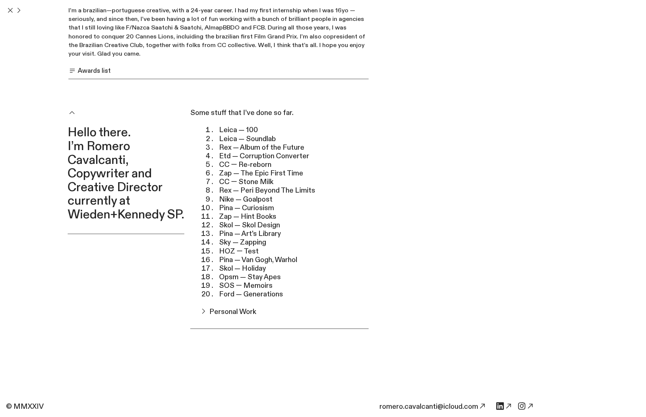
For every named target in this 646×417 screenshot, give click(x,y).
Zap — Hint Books (247, 216)
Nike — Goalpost (246, 199)
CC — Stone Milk (246, 182)
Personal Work (232, 312)
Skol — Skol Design (249, 225)
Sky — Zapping (242, 242)
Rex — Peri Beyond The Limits (267, 190)
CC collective (236, 45)
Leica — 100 (238, 130)
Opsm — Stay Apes (250, 277)
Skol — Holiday (242, 268)
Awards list (93, 70)
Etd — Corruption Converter (264, 156)
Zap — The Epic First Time (261, 173)
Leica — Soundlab (247, 139)
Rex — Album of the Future (261, 147)
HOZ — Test (239, 251)
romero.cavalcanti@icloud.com (428, 406)
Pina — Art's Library (250, 234)
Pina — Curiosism (246, 208)
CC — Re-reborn (245, 164)
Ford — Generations (251, 294)
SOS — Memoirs (246, 285)
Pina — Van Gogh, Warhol (258, 260)
